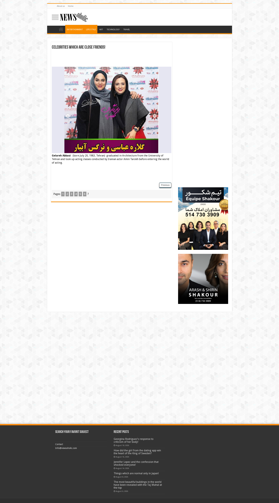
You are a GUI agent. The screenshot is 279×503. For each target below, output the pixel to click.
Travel (126, 29)
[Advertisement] (111, 58)
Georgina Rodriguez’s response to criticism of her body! (133, 440)
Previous (165, 185)
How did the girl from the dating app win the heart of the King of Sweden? (137, 452)
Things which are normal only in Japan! (136, 473)
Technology (113, 29)
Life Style (91, 29)
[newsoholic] (70, 17)
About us (61, 6)
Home (70, 6)
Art (101, 29)
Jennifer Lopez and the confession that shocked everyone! (136, 463)
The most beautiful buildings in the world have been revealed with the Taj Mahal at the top (138, 484)
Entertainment (75, 29)
